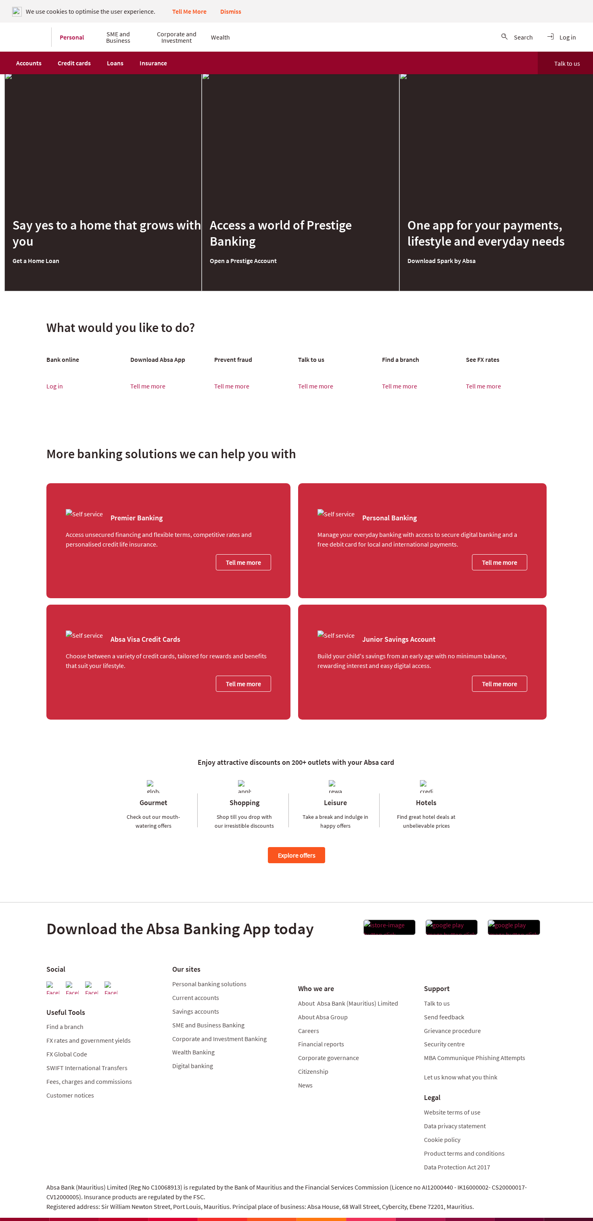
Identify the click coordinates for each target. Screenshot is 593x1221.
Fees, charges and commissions (89, 1081)
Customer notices (70, 1095)
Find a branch (65, 1027)
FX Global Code (66, 1054)
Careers (308, 1031)
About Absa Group (323, 1017)
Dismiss (230, 11)
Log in (54, 386)
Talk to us (567, 63)
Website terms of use (452, 1112)
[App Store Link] (389, 929)
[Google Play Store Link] (451, 929)
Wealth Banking (193, 1052)
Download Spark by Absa (441, 261)
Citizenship (313, 1071)
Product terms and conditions (464, 1153)
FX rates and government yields (88, 1040)
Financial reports (321, 1044)
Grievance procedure (452, 1031)
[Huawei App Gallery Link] (513, 929)
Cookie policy (442, 1139)
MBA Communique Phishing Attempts (474, 1058)
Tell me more (147, 386)
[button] (29, 63)
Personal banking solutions (209, 984)
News (305, 1085)
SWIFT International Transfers (86, 1068)
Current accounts (195, 997)
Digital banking (192, 1066)
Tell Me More (189, 11)
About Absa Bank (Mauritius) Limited (348, 1003)
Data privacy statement (455, 1126)
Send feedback (444, 1017)
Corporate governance (328, 1058)
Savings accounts (195, 1011)
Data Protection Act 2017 (457, 1167)
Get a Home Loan (36, 261)
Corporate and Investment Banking (219, 1039)
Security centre (444, 1044)
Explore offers (296, 855)
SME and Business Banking (208, 1025)
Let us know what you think (460, 1077)
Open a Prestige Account (243, 261)
